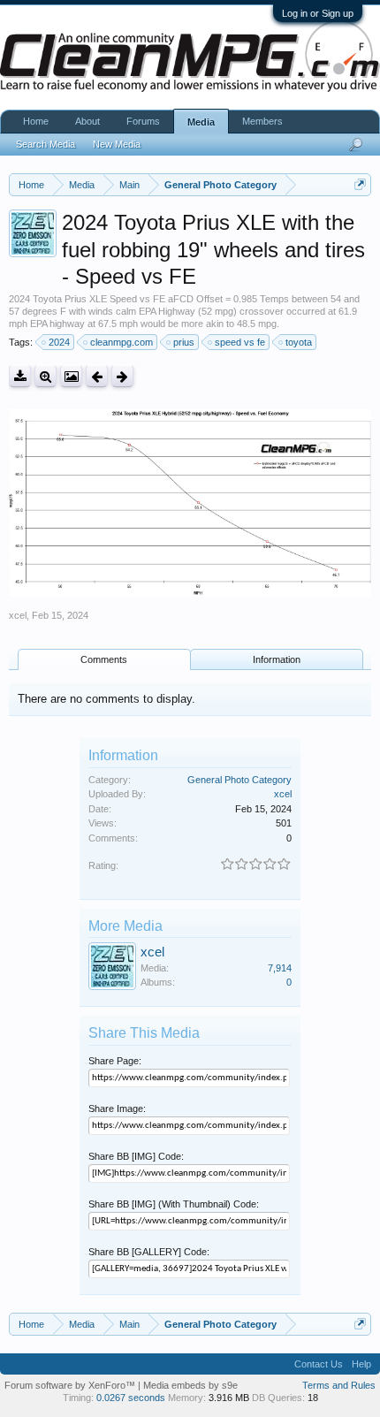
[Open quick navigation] (360, 184)
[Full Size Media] (45, 376)
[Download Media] (20, 376)
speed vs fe (240, 342)
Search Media (45, 144)
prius (183, 342)
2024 (59, 342)
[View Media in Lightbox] (71, 376)
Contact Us (318, 1364)
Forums (143, 121)
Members (262, 121)
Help (361, 1364)
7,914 (280, 968)
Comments (103, 659)
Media (201, 122)
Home (36, 121)
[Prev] (97, 376)
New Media (117, 144)
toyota (298, 342)
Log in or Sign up (317, 13)
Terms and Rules (339, 1385)
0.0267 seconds (130, 1397)
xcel (18, 615)
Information (276, 659)
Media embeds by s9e (190, 1385)
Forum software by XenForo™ (71, 1385)
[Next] (122, 376)
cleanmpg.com (121, 342)
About (87, 121)
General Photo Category (239, 779)
